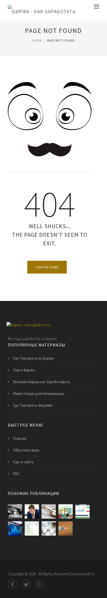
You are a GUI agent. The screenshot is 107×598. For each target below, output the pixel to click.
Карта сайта (23, 461)
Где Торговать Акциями (32, 405)
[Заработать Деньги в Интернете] (65, 511)
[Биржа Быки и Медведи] (15, 511)
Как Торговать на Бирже (33, 358)
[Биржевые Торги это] (32, 511)
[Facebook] (12, 584)
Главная (19, 438)
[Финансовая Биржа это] (82, 511)
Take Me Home (47, 267)
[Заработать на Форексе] (65, 528)
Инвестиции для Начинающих (38, 393)
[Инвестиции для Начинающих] (49, 511)
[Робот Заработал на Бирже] (49, 528)
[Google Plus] (39, 584)
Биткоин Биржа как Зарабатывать (41, 381)
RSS (16, 473)
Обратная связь (26, 450)
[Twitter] (26, 584)
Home (37, 40)
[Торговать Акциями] (15, 528)
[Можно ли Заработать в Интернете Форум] (32, 528)
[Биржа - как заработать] (42, 10)
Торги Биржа (24, 370)
